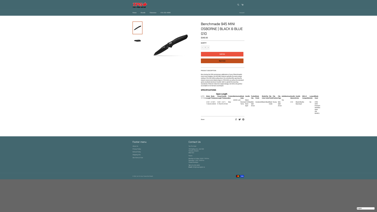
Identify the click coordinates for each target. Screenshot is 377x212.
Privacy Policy (137, 149)
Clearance (153, 13)
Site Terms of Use (138, 157)
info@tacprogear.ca (199, 167)
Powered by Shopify (148, 176)
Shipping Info (137, 154)
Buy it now (222, 61)
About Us (135, 146)
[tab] (222, 101)
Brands (143, 13)
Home (134, 13)
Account (241, 12)
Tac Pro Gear (140, 176)
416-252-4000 (166, 13)
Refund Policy (137, 152)
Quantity (203, 43)
